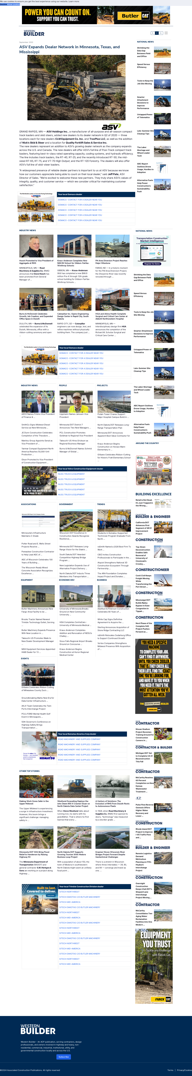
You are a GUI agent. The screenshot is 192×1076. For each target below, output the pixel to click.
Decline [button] (3, 4)
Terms (170, 1070)
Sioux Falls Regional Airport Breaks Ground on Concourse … (76, 642)
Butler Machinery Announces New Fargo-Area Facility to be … (37, 610)
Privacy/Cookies (184, 1070)
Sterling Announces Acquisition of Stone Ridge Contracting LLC (113, 629)
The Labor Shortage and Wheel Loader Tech (143, 390)
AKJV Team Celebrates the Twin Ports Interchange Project (36, 707)
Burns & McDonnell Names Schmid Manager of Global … (76, 450)
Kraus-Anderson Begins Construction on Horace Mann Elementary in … (111, 447)
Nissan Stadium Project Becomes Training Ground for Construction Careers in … (145, 734)
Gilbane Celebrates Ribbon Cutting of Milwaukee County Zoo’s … (38, 689)
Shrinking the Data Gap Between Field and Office (142, 277)
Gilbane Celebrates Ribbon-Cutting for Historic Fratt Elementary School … (114, 457)
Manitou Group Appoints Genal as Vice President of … (37, 442)
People (63, 385)
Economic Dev (66, 580)
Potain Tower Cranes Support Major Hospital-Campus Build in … (113, 415)
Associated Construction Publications (24, 1070)
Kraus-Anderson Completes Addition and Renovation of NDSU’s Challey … (76, 633)
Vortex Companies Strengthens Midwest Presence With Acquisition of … (114, 646)
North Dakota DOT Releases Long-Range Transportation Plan (114, 426)
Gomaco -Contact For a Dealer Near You (80, 199)
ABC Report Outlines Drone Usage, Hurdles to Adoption (144, 408)
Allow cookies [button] (13, 4)
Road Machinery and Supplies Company (79, 739)
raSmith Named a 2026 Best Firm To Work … (114, 548)
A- (153, 33)
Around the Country (147, 443)
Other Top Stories (29, 771)
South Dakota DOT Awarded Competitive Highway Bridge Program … (73, 557)
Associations (28, 504)
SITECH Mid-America (69, 902)
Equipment (27, 580)
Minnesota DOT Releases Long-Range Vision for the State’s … (74, 548)
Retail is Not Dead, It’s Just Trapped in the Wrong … (144, 503)
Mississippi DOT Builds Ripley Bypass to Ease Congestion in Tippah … (143, 605)
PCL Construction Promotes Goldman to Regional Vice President (76, 434)
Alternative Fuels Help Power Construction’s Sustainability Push (145, 186)
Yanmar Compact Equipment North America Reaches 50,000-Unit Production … (38, 451)
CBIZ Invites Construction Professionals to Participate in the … (114, 556)
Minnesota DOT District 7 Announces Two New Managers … (75, 426)
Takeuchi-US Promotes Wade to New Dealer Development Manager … (38, 641)
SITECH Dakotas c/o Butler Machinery (79, 897)
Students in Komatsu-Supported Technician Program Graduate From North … (114, 536)
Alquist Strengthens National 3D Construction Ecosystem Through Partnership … (113, 565)
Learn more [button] (74, 1)
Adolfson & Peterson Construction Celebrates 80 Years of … (113, 610)
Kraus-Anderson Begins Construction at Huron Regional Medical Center (74, 652)
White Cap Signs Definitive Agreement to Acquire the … (111, 621)
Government (66, 504)
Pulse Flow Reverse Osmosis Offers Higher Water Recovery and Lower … (144, 810)
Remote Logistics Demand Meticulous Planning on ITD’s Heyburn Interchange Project (144, 862)
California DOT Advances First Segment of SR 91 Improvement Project (144, 528)
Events (25, 658)
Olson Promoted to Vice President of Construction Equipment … (37, 461)
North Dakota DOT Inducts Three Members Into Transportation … (75, 575)
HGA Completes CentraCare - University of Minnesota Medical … (75, 623)
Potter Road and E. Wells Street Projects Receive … (36, 545)
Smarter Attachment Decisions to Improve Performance (143, 102)
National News (145, 42)
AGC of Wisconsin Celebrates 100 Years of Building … (37, 561)
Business (102, 580)
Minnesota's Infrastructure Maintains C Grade (34, 534)
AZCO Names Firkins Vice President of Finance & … (38, 415)
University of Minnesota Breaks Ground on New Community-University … (74, 611)
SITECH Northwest (69, 892)
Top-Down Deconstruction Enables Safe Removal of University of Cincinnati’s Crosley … (143, 555)
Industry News (27, 230)
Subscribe (64, 1057)
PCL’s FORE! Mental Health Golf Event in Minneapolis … (36, 715)
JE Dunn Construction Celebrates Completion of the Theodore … (37, 434)
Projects (102, 385)
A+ (161, 33)
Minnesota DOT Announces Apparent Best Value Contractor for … (114, 436)
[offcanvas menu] (166, 32)
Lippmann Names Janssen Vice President (74, 415)
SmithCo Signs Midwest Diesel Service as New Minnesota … (36, 426)
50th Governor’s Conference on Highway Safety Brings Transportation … (36, 725)
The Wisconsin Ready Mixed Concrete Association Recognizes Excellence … (37, 570)
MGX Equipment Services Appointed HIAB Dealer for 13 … (38, 650)
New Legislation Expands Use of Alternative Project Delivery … (74, 567)
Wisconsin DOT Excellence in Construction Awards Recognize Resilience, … (74, 536)
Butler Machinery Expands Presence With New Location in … (38, 631)
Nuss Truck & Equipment (71, 474)
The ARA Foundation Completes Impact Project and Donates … (112, 575)
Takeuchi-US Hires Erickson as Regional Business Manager (74, 442)
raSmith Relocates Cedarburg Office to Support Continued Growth (114, 637)
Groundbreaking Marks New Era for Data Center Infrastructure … (38, 699)
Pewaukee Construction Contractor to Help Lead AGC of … (38, 553)
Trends (101, 504)
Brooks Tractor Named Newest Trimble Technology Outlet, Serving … (38, 622)
